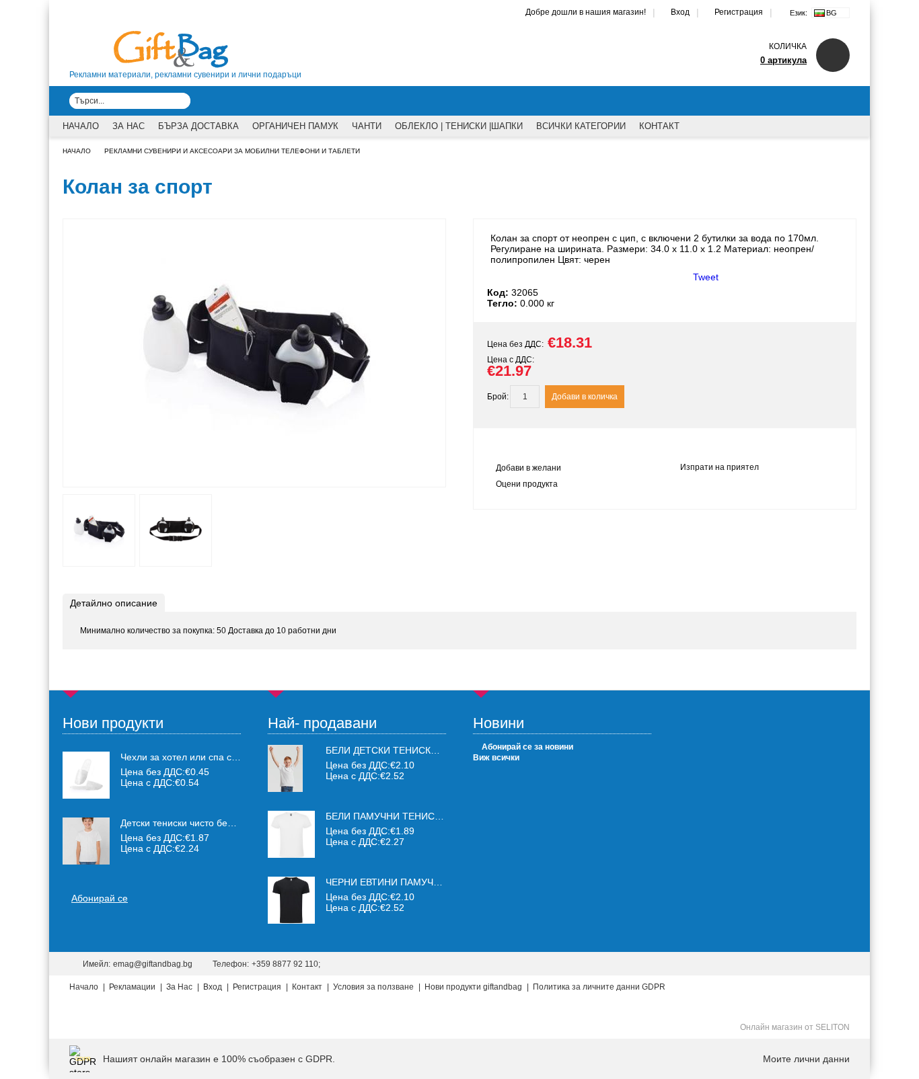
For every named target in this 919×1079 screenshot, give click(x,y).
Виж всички (496, 757)
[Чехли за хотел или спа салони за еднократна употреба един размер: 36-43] (86, 775)
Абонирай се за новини (527, 747)
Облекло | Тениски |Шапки (459, 126)
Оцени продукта (527, 484)
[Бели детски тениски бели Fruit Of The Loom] (285, 788)
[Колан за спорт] (254, 474)
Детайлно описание (113, 603)
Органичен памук (295, 126)
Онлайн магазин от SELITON (795, 1027)
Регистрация (738, 12)
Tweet (706, 277)
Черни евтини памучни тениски (410, 882)
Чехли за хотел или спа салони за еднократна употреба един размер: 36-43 (181, 757)
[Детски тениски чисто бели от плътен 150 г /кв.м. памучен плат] (86, 841)
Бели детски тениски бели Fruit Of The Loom (445, 750)
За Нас (128, 126)
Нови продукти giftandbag (473, 987)
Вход (680, 12)
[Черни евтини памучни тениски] (291, 920)
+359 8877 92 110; (286, 964)
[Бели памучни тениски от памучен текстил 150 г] (291, 854)
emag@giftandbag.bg (152, 964)
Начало (81, 126)
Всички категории (581, 126)
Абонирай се (99, 898)
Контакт (659, 126)
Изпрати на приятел (719, 467)
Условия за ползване (373, 987)
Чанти (366, 126)
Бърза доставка (198, 126)
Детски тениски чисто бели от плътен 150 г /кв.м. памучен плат (181, 822)
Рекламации (132, 987)
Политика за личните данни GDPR (599, 987)
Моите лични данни (806, 1058)
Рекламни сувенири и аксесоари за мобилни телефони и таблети (232, 151)
